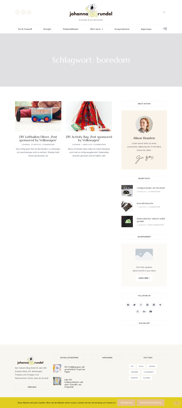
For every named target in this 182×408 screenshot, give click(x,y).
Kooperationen (122, 29)
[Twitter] (134, 304)
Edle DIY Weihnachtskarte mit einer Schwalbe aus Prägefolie (73, 383)
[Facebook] (17, 12)
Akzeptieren (126, 402)
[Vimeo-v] (160, 304)
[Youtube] (150, 311)
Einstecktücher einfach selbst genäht (151, 219)
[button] (164, 12)
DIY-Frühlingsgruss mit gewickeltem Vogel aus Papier (74, 369)
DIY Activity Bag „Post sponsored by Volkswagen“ (89, 138)
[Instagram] (23, 12)
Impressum (146, 29)
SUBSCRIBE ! (144, 278)
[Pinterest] (29, 12)
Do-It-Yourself (25, 29)
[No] (177, 403)
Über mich (95, 29)
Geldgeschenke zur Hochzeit (151, 188)
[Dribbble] (137, 311)
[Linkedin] (153, 304)
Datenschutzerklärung (150, 402)
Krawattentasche (145, 203)
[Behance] (144, 311)
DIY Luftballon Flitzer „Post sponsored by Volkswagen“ (38, 138)
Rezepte (47, 29)
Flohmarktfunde (70, 29)
